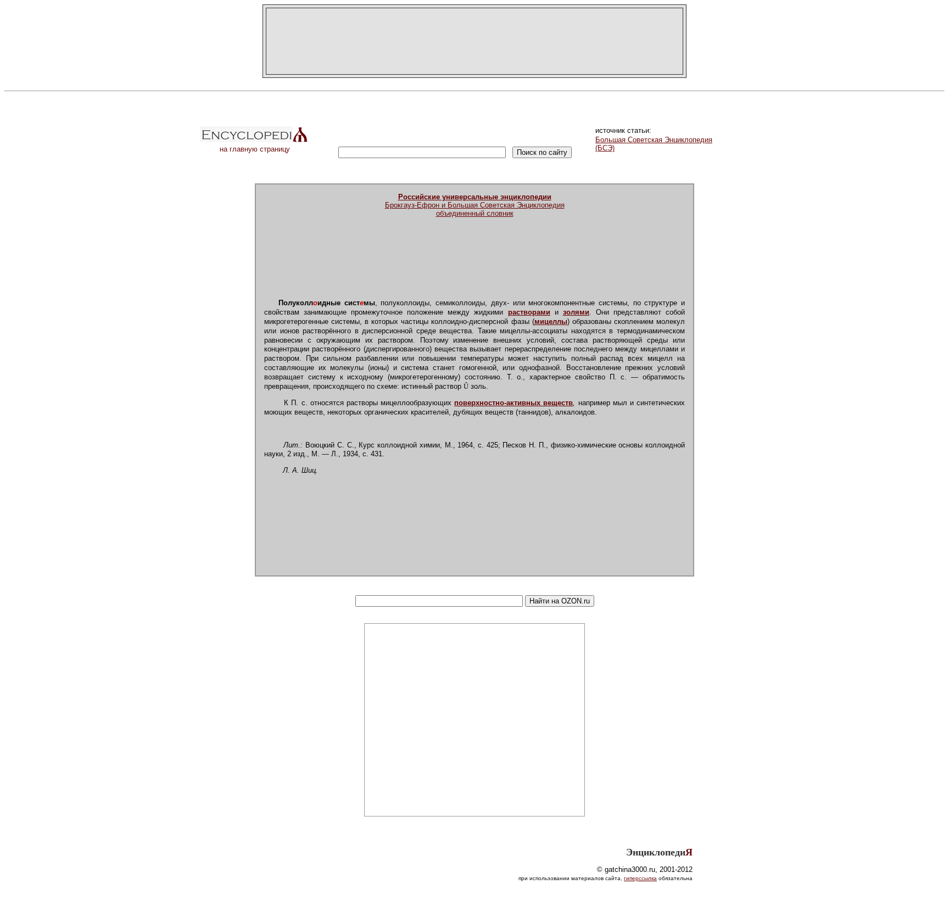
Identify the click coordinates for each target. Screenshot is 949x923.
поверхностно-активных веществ (513, 403)
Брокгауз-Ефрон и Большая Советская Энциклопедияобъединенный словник (475, 205)
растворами (529, 312)
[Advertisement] (474, 41)
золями (576, 312)
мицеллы (550, 321)
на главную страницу (255, 149)
